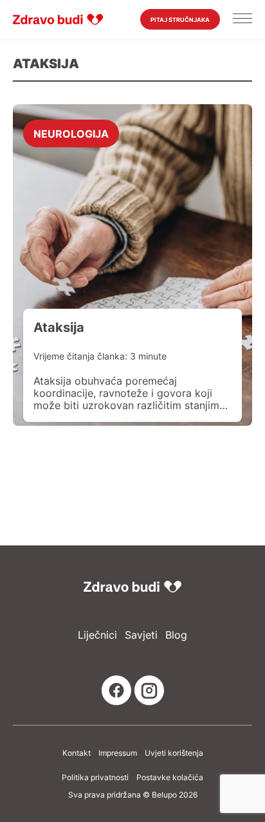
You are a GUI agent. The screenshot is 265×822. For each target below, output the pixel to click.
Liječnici (97, 635)
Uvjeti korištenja (174, 753)
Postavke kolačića (169, 777)
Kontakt (76, 753)
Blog (176, 635)
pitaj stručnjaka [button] (180, 19)
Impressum (117, 753)
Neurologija (71, 133)
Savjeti (141, 635)
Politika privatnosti (95, 777)
